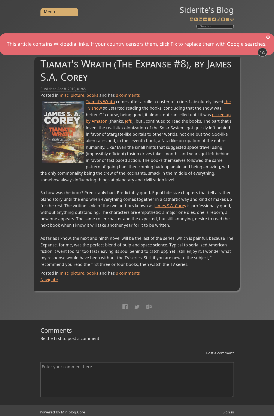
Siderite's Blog (207, 9)
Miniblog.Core (73, 412)
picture (77, 95)
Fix (262, 52)
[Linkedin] (200, 19)
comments (128, 95)
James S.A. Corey (170, 206)
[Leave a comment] (232, 19)
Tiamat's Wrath (100, 101)
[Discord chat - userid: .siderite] (191, 19)
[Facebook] (209, 19)
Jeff (128, 121)
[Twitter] (214, 19)
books (92, 95)
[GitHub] (223, 19)
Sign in (228, 412)
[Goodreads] (227, 19)
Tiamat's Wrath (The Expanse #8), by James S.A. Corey (136, 70)
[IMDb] (205, 19)
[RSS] (196, 19)
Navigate (49, 279)
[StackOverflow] (218, 19)
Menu (49, 11)
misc (64, 95)
